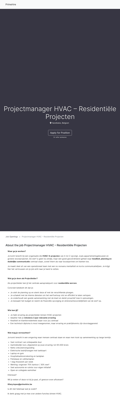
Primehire (11, 4)
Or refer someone (60, 137)
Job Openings (12, 236)
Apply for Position (60, 132)
